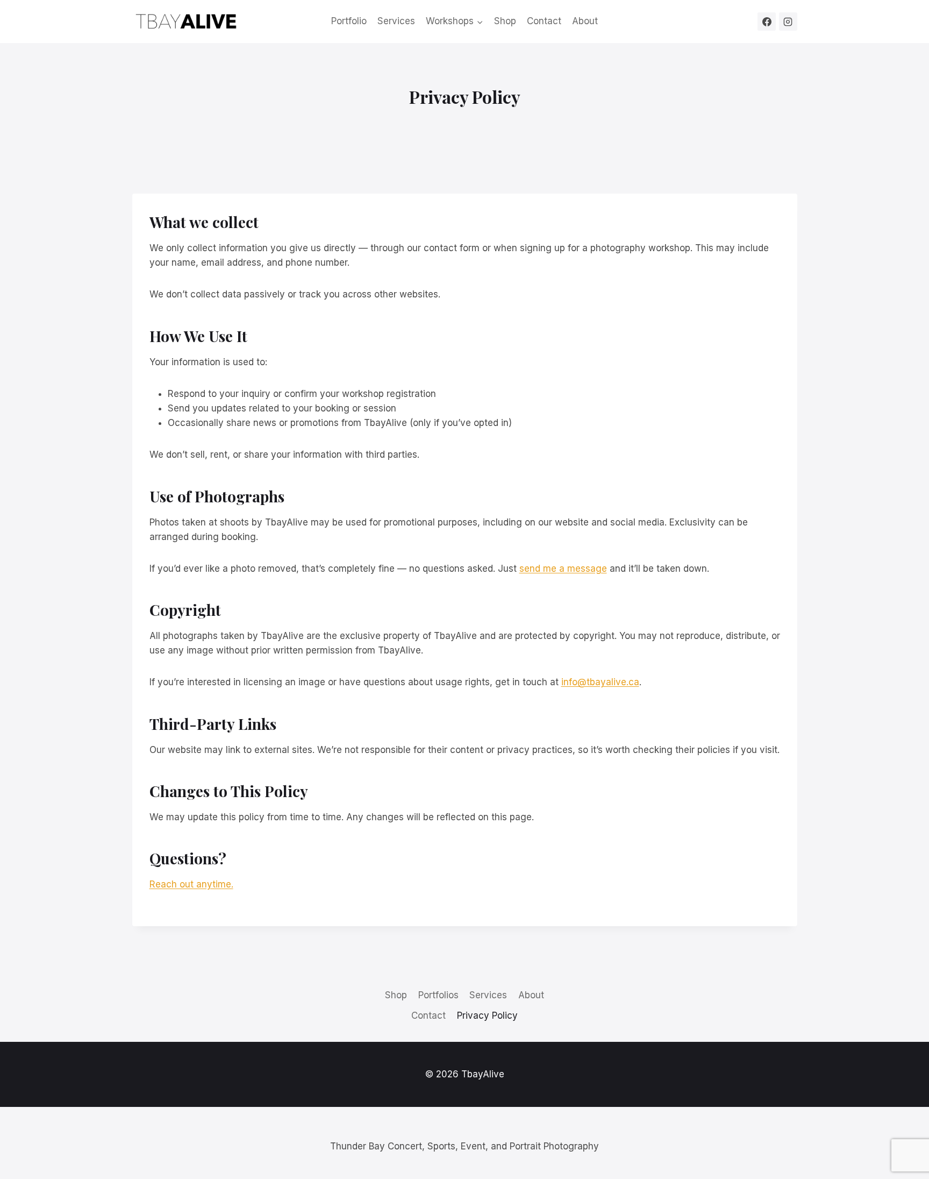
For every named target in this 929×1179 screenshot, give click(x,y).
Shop (505, 21)
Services (396, 21)
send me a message (563, 568)
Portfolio (349, 21)
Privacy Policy (487, 1015)
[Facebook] (767, 21)
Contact (544, 21)
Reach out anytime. (191, 884)
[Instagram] (788, 21)
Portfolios (438, 995)
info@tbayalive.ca (600, 682)
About (585, 21)
